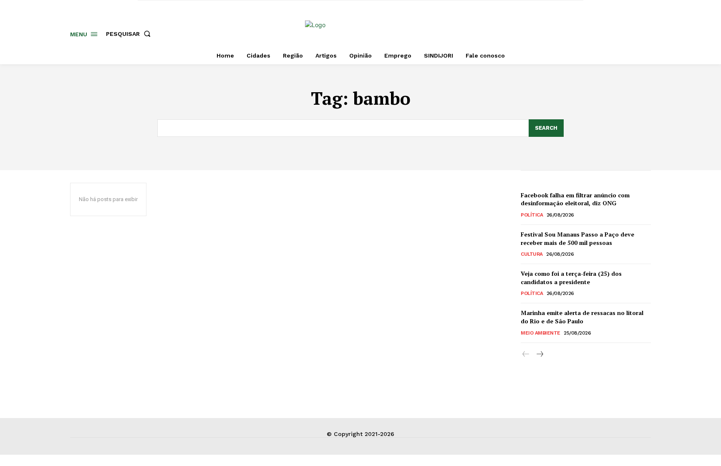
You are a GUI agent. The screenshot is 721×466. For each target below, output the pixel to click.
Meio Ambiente (540, 333)
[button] (130, 34)
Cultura (532, 254)
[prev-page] (526, 354)
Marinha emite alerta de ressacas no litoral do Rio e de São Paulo (582, 317)
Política (532, 215)
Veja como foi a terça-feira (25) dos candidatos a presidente (571, 278)
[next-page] (539, 354)
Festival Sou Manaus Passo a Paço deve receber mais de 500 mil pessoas (577, 238)
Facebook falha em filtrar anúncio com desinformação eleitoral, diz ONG (575, 199)
